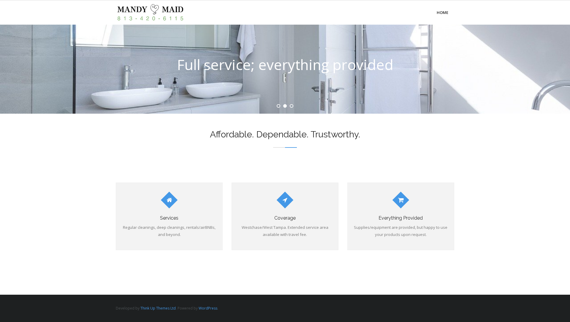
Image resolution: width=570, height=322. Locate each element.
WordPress (208, 308)
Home (442, 12)
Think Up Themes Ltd (158, 308)
